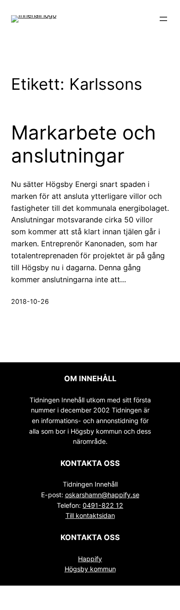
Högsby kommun (90, 569)
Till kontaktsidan (90, 515)
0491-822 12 (103, 505)
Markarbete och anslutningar (83, 144)
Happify (90, 559)
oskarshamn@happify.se (102, 495)
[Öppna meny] (163, 18)
